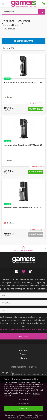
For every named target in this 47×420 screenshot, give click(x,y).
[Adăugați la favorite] (23, 271)
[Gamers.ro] (23, 3)
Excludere (23, 399)
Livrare (23, 358)
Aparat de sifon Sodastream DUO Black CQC (23, 208)
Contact (23, 354)
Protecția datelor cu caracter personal (19, 415)
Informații (23, 350)
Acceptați (23, 408)
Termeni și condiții (31, 417)
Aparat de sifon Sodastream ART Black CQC (23, 145)
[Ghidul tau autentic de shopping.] (6, 374)
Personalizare (24, 403)
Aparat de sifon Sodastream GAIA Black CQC (23, 82)
